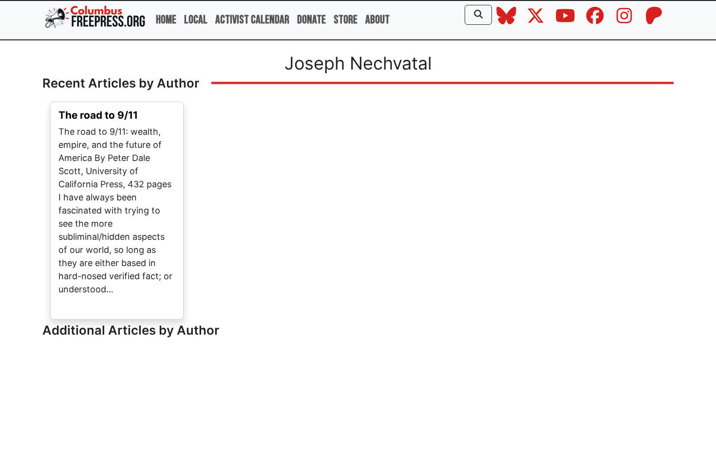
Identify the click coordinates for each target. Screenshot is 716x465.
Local (195, 20)
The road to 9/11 (98, 115)
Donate (311, 20)
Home (166, 20)
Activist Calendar (252, 20)
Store (346, 20)
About (377, 20)
